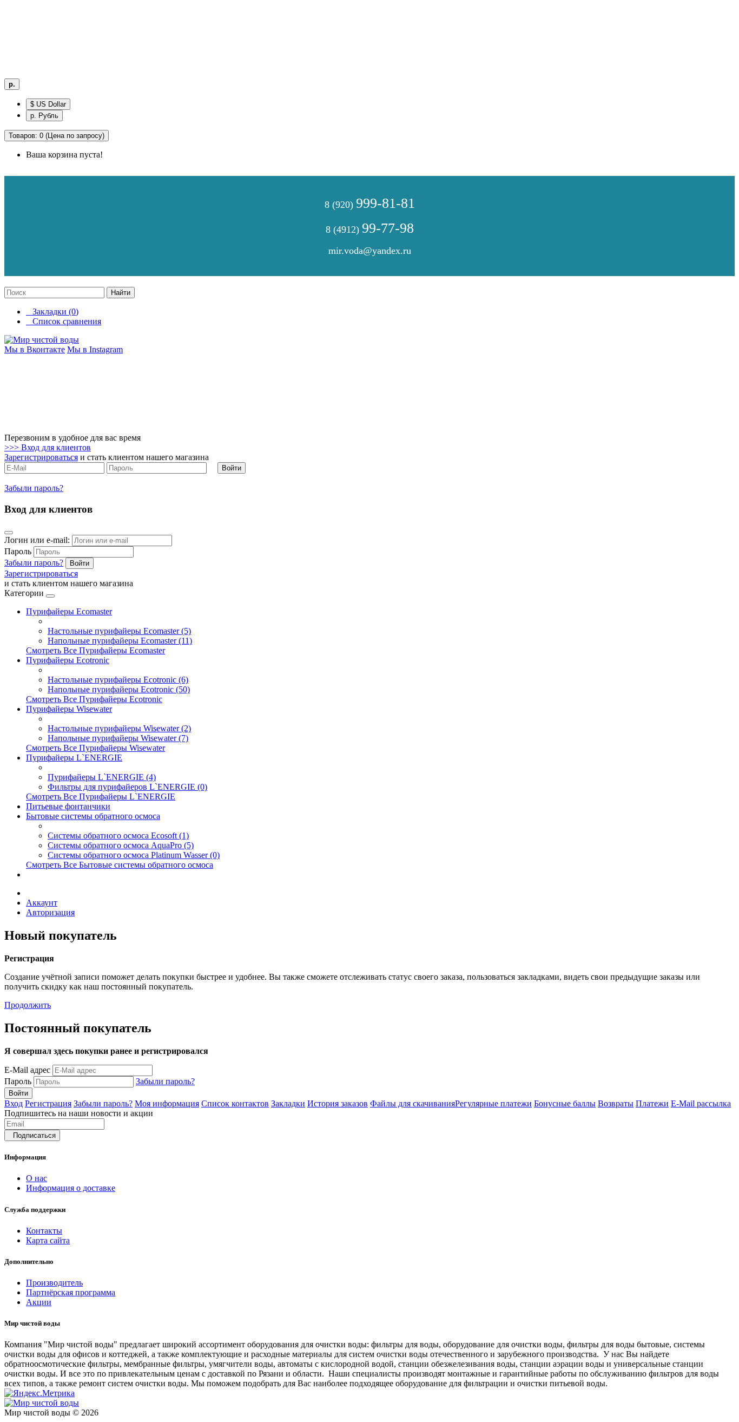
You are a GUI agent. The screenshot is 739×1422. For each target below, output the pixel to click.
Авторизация (50, 912)
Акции (38, 1302)
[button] (47, 447)
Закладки (288, 1103)
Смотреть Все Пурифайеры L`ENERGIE (100, 796)
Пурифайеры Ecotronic (67, 660)
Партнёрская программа (70, 1292)
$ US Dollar (48, 104)
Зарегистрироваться (41, 457)
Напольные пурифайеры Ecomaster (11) (120, 640)
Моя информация (167, 1103)
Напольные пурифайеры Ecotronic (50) (119, 689)
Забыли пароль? (33, 488)
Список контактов (235, 1103)
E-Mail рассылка (701, 1103)
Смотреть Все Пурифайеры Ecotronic (94, 699)
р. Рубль (44, 116)
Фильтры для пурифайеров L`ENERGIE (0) (127, 786)
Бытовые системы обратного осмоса (93, 816)
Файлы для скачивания (412, 1103)
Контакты (44, 1230)
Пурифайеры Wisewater (69, 708)
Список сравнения (63, 321)
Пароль (17, 1081)
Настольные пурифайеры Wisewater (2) (119, 728)
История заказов (337, 1103)
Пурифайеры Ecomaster (69, 611)
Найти (120, 293)
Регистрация (48, 1103)
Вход (13, 1103)
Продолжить (27, 1005)
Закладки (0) (52, 311)
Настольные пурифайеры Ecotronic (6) (118, 679)
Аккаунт (41, 902)
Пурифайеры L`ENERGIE (74, 757)
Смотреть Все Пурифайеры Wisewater (95, 747)
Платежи (652, 1103)
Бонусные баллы (565, 1103)
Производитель (54, 1282)
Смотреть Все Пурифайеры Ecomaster (95, 650)
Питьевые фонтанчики (68, 806)
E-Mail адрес (27, 1069)
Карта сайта (48, 1240)
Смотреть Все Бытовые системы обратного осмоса (119, 864)
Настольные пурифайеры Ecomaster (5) (119, 630)
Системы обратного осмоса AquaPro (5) (121, 845)
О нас (36, 1178)
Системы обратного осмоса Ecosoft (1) (118, 835)
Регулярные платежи (493, 1103)
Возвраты (616, 1103)
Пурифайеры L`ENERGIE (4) (102, 777)
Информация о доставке (70, 1187)
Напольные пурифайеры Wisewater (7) (118, 738)
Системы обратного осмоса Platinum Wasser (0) (134, 855)
